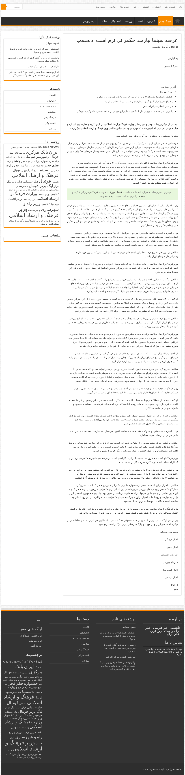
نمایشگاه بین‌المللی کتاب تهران (34, 189)
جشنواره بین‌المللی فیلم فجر (35, 161)
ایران (54, 152)
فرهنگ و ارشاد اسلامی (35, 175)
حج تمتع (40, 165)
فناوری (138, 369)
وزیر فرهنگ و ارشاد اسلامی (34, 212)
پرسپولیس (30, 220)
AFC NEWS (31, 147)
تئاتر (16, 152)
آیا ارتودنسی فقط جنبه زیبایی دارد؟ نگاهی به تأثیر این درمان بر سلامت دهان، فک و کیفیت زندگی (125, 111)
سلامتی (112, 7)
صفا (38, 619)
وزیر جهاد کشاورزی (50, 204)
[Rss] (35, 7)
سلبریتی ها (54, 170)
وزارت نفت (29, 198)
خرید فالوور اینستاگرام (31, 635)
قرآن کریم (17, 181)
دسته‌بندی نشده (48, 106)
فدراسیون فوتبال (23, 170)
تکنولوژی (156, 7)
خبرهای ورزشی (170, 562)
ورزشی (136, 7)
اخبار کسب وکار (170, 569)
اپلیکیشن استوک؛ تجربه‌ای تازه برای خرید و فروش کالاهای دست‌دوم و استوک (135, 96)
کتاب (20, 220)
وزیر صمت (34, 209)
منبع (176, 589)
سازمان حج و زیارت (17, 165)
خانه (180, 7)
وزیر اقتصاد (15, 198)
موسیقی (54, 189)
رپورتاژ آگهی (36, 645)
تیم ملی (29, 157)
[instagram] (25, 7)
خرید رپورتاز (99, 7)
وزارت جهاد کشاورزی (32, 718)
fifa (40, 147)
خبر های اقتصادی (169, 554)
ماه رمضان (22, 186)
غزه (36, 170)
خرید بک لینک (35, 640)
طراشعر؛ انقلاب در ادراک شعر (158, 106)
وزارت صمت (43, 194)
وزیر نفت (53, 220)
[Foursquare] (28, 7)
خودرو (32, 165)
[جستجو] (3, 7)
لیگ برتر (10, 707)
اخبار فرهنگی (171, 539)
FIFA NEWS (51, 147)
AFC (21, 147)
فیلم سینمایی (30, 181)
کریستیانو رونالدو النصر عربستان (29, 757)
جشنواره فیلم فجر (23, 683)
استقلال (15, 147)
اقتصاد (146, 7)
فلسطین (55, 182)
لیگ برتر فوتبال (41, 186)
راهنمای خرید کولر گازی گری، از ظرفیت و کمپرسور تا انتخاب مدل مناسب (136, 101)
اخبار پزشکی (171, 577)
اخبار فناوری (172, 547)
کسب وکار (124, 7)
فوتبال (45, 180)
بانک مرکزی (37, 152)
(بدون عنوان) (166, 91)
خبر (143, 124)
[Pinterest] (32, 7)
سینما (43, 170)
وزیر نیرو (43, 220)
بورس (22, 152)
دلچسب (156, 46)
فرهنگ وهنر (169, 7)
